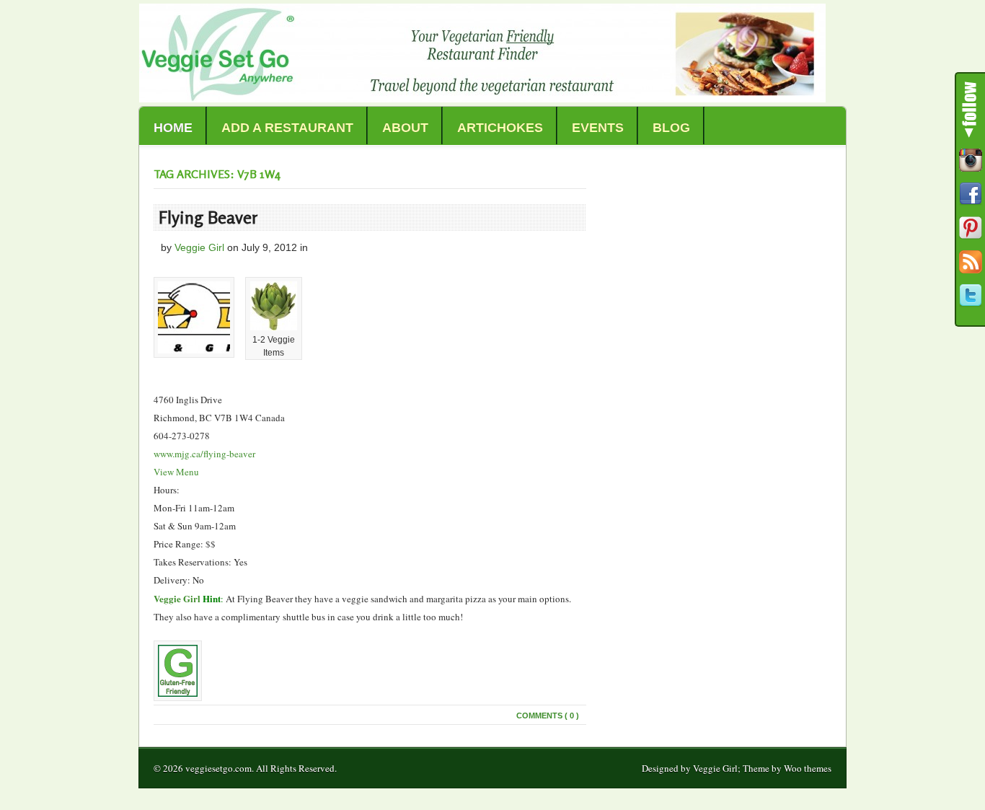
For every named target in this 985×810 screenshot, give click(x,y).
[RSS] (970, 261)
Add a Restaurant (287, 127)
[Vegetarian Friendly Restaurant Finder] (482, 98)
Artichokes (500, 127)
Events (598, 127)
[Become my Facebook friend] (970, 194)
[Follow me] (970, 160)
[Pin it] (970, 227)
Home (173, 127)
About (405, 127)
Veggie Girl (199, 247)
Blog (671, 127)
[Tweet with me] (970, 295)
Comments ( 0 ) (547, 715)
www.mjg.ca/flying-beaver (204, 453)
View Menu (176, 471)
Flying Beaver (208, 217)
